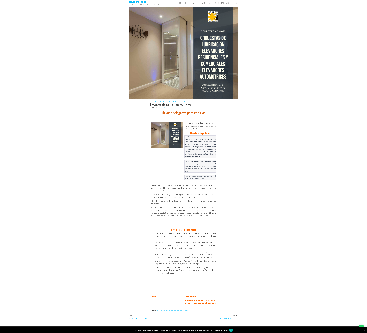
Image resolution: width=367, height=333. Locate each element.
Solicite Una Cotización (222, 3)
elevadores (160, 101)
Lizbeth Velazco (164, 108)
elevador (168, 311)
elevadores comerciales (182, 311)
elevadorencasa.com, (203, 300)
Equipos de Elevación (190, 3)
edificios (156, 101)
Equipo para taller (167, 101)
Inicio (179, 3)
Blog (235, 3)
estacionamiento (175, 101)
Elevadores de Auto (206, 3)
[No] (365, 330)
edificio (152, 101)
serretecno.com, (190, 300)
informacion (182, 101)
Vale (231, 330)
